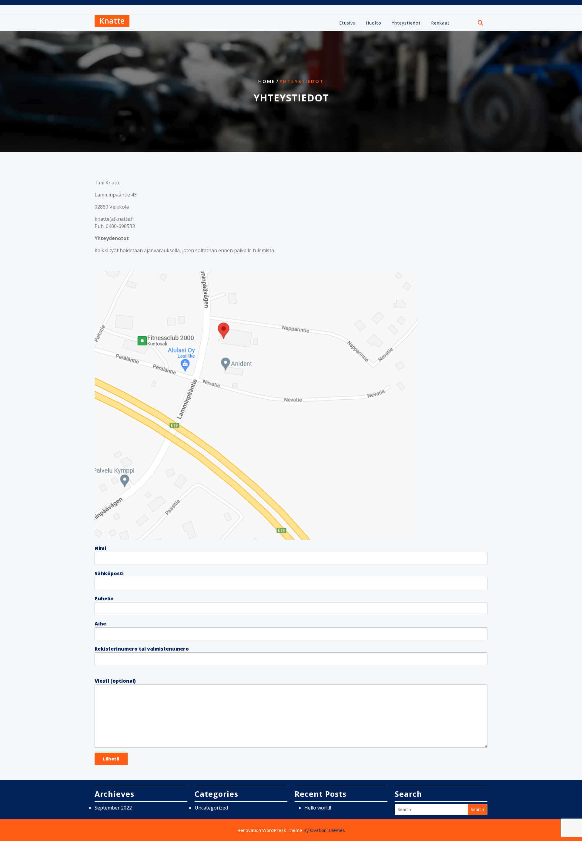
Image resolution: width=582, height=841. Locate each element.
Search (477, 809)
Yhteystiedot (406, 23)
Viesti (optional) (115, 681)
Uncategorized (211, 807)
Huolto (373, 23)
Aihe (100, 623)
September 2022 (113, 807)
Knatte (112, 20)
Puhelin (104, 598)
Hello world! (317, 807)
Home (266, 81)
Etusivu (347, 23)
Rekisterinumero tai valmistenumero (142, 648)
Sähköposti (109, 573)
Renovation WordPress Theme (291, 830)
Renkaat (440, 23)
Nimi (100, 548)
